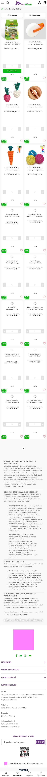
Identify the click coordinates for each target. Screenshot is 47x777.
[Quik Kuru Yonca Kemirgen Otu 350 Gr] (12, 30)
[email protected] (8, 716)
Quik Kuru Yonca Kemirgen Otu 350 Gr (12, 43)
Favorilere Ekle (21, 78)
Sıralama (13, 15)
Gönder (40, 742)
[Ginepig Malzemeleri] (6, 9)
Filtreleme (36, 15)
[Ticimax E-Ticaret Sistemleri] (23, 770)
